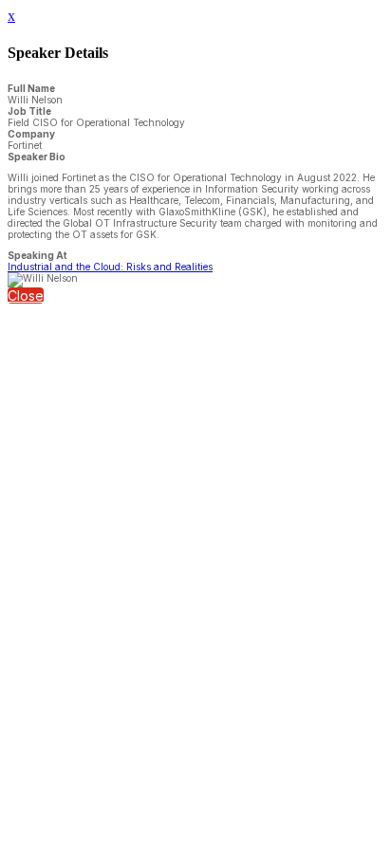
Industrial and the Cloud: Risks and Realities (110, 266)
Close (26, 295)
